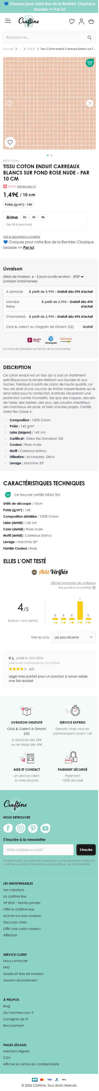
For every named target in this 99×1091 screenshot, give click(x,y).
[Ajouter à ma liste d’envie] (10, 142)
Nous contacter (15, 961)
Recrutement (13, 1025)
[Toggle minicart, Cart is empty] (91, 21)
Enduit (31, 49)
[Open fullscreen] (49, 103)
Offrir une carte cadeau (22, 929)
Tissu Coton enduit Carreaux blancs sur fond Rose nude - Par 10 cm (68, 49)
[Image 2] (51, 155)
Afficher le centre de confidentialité (31, 1064)
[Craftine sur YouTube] (45, 828)
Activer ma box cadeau (22, 916)
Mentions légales (16, 1051)
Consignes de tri (15, 1019)
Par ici (59, 9)
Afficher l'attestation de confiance (73, 583)
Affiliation (10, 935)
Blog (6, 1006)
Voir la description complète (21, 236)
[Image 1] (48, 155)
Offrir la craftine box (18, 909)
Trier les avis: (40, 637)
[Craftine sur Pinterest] (33, 828)
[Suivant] (90, 103)
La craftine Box (14, 896)
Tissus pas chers (15, 922)
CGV (7, 1058)
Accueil (8, 49)
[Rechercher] (89, 37)
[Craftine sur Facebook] (8, 828)
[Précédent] (9, 103)
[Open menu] (8, 21)
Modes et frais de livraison (23, 974)
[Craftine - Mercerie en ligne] (29, 21)
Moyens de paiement (20, 980)
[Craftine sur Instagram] (20, 828)
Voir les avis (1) (26, 186)
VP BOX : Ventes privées (21, 903)
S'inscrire (86, 850)
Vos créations (13, 890)
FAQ (6, 967)
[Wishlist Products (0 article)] (71, 21)
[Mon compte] (81, 21)
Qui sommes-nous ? (18, 1013)
